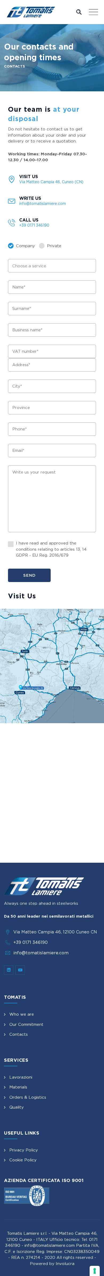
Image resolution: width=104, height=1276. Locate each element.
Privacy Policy (23, 1150)
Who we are (21, 1014)
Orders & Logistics (27, 1097)
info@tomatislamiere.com (41, 952)
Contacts (18, 1034)
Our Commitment (26, 1024)
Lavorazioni (20, 1077)
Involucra (65, 1263)
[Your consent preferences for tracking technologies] (95, 1271)
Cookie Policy (23, 1160)
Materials (18, 1087)
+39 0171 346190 (30, 942)
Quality (16, 1107)
